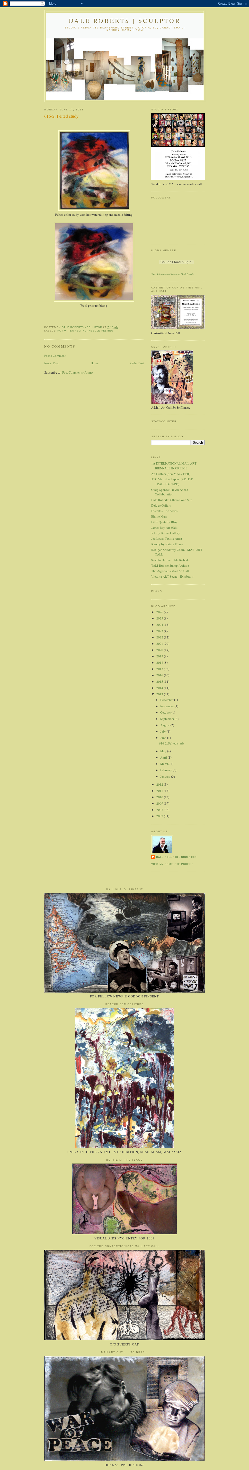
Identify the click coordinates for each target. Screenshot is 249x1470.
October (165, 712)
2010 (160, 797)
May (163, 751)
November (167, 706)
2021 (160, 643)
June (163, 737)
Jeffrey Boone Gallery (165, 533)
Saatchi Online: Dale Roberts (170, 560)
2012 (160, 784)
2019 (160, 656)
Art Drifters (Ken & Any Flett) (170, 474)
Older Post (137, 363)
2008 (160, 809)
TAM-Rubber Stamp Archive (170, 565)
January (165, 776)
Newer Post (51, 363)
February (166, 770)
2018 (160, 662)
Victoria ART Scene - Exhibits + (172, 576)
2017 (160, 669)
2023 (160, 631)
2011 (160, 791)
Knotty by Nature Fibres (167, 544)
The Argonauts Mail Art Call (170, 571)
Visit (172, 274)
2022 (160, 637)
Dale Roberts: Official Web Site (171, 500)
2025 (160, 618)
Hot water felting (72, 330)
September (167, 719)
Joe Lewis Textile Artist (166, 538)
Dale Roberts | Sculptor (125, 20)
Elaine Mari (159, 516)
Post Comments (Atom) (77, 372)
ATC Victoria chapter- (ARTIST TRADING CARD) (172, 481)
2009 (160, 803)
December (167, 700)
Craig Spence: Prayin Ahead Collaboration (169, 492)
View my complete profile (172, 864)
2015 (160, 681)
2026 (160, 612)
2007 (160, 816)
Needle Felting (101, 330)
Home (94, 363)
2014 (160, 688)
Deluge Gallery (161, 505)
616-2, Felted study (172, 743)
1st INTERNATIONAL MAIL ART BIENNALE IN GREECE (173, 465)
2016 (160, 675)
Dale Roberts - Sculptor (176, 857)
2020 (160, 650)
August (165, 725)
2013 (160, 694)
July (163, 731)
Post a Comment (55, 355)
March (164, 764)
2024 (160, 624)
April (164, 757)
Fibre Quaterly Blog (164, 522)
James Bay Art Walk (164, 527)
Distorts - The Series (164, 511)
